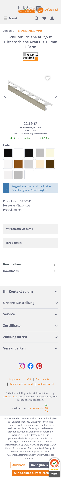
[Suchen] (36, 18)
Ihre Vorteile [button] (14, 242)
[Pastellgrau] (8, 174)
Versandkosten (10, 396)
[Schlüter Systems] (30, 56)
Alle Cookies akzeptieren (31, 473)
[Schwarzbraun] (50, 164)
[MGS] (8, 153)
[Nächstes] (56, 96)
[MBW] (18, 153)
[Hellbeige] (39, 164)
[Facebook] (25, 210)
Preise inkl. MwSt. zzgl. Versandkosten (30, 133)
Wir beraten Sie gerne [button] (19, 229)
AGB (28, 379)
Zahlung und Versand (21, 384)
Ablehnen (18, 465)
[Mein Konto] (52, 18)
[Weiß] (29, 174)
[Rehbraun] (18, 164)
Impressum (15, 379)
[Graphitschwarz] (29, 153)
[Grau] (18, 174)
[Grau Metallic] (39, 153)
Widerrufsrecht (46, 384)
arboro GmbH (37, 408)
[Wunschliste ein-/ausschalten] (47, 78)
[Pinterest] (31, 210)
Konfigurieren (41, 465)
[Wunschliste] (44, 18)
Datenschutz (42, 379)
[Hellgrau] (29, 164)
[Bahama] (50, 153)
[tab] (29, 264)
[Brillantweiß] (8, 164)
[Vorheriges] (5, 96)
